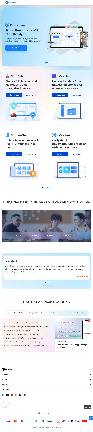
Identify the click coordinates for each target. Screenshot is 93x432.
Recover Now (60, 95)
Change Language (47, 413)
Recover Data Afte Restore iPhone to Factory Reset (23, 334)
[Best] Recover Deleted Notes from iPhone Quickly (23, 342)
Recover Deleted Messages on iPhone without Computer (25, 346)
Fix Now (60, 154)
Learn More (30, 95)
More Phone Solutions (46, 188)
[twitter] (7, 395)
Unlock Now (13, 154)
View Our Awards (46, 286)
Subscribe (88, 407)
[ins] (16, 395)
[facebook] (3, 395)
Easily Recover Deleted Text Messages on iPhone (22, 330)
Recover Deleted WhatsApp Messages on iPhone (72, 346)
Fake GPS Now (14, 95)
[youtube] (12, 395)
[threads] (20, 395)
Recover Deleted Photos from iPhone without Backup (24, 323)
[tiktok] (24, 395)
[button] (37, 62)
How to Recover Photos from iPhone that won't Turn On (25, 338)
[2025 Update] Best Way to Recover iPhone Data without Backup (27, 327)
